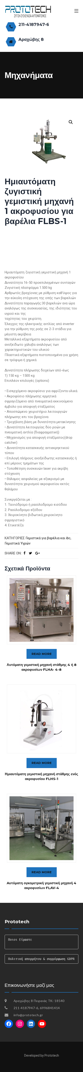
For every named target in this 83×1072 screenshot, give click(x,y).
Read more (42, 654)
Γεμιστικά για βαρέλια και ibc (48, 538)
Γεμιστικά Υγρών (17, 543)
